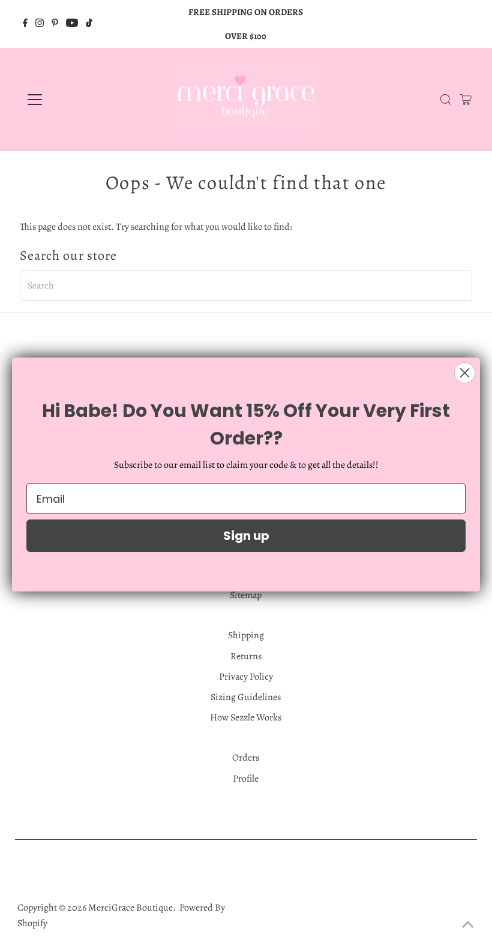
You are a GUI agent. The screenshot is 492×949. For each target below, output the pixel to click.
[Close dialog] (464, 372)
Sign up (246, 535)
